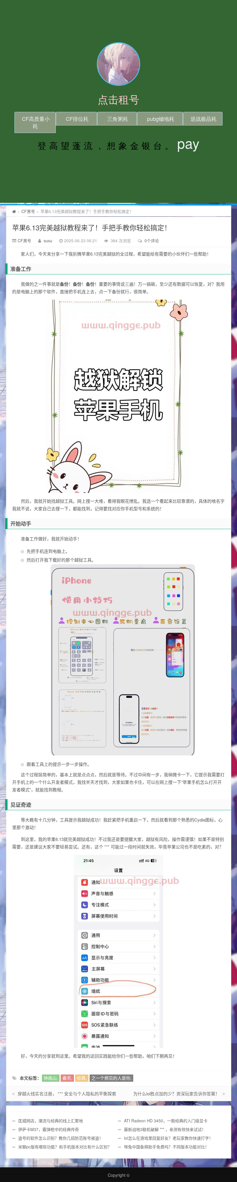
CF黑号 (28, 211)
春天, (67, 1078)
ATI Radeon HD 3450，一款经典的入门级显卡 (166, 1120)
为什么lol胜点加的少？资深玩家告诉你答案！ (176, 1093)
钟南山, (51, 1078)
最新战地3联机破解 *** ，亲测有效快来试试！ (165, 1129)
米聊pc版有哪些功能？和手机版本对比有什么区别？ (65, 1147)
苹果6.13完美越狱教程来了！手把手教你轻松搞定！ (91, 227)
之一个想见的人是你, (111, 1078)
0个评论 (152, 240)
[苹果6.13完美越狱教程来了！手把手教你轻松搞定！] (118, 396)
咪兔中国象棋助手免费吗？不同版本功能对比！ (166, 1147)
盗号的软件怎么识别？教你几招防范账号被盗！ (60, 1138)
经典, (82, 1078)
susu (48, 240)
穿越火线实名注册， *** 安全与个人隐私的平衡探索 (67, 1093)
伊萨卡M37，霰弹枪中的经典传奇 (48, 1129)
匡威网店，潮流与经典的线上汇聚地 (50, 1120)
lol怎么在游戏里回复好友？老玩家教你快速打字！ (168, 1138)
